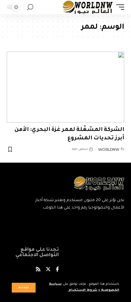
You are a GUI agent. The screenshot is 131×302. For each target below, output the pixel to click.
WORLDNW (109, 149)
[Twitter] (48, 270)
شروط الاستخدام (82, 290)
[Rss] (38, 270)
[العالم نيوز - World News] (87, 7)
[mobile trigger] (118, 7)
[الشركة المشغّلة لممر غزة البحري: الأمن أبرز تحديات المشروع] (65, 87)
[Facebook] (57, 270)
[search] (30, 7)
